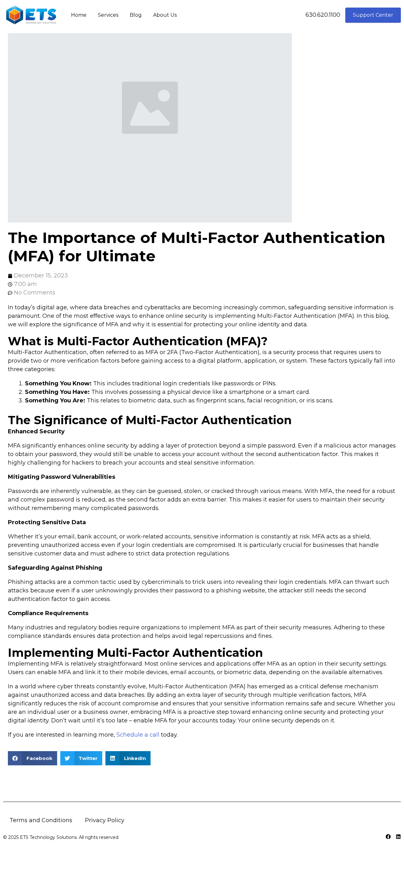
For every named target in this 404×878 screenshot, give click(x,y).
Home (78, 15)
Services (108, 15)
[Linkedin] (398, 836)
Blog (136, 15)
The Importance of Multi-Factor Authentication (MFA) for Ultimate (196, 246)
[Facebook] (388, 836)
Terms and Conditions (40, 820)
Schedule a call (137, 734)
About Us (165, 15)
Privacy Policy (104, 820)
